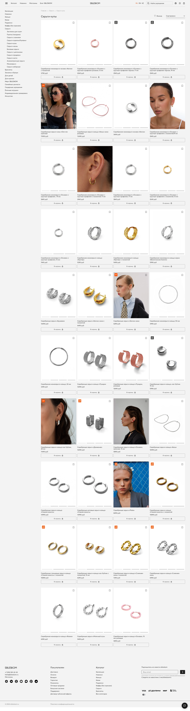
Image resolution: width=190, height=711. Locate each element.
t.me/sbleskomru (165, 677)
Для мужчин (9, 79)
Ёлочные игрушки (11, 90)
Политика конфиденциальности (62, 704)
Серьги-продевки (13, 55)
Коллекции (9, 11)
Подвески (8, 23)
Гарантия (54, 680)
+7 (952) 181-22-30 (11, 672)
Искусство (9, 96)
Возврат (53, 677)
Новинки (23, 3)
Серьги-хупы (12, 43)
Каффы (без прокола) (13, 26)
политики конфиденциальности (177, 675)
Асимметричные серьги (16, 61)
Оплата (53, 675)
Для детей (9, 76)
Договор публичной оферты (60, 694)
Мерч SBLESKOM (11, 81)
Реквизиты (54, 683)
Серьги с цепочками (14, 52)
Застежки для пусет (14, 32)
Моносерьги (11, 64)
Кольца (7, 17)
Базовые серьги (13, 49)
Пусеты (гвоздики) (13, 34)
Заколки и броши (11, 73)
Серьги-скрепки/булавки (16, 40)
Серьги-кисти (12, 58)
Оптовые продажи (57, 686)
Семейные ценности (12, 84)
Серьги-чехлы (12, 46)
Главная (43, 11)
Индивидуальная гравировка (16, 93)
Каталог (14, 3)
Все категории (101, 694)
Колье (7, 20)
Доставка (54, 672)
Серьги (7, 29)
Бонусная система (57, 688)
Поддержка (54, 691)
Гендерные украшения (13, 87)
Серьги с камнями (14, 37)
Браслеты (8, 70)
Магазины (33, 3)
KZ (143, 3)
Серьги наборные (13, 67)
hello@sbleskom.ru (11, 675)
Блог (46, 3)
